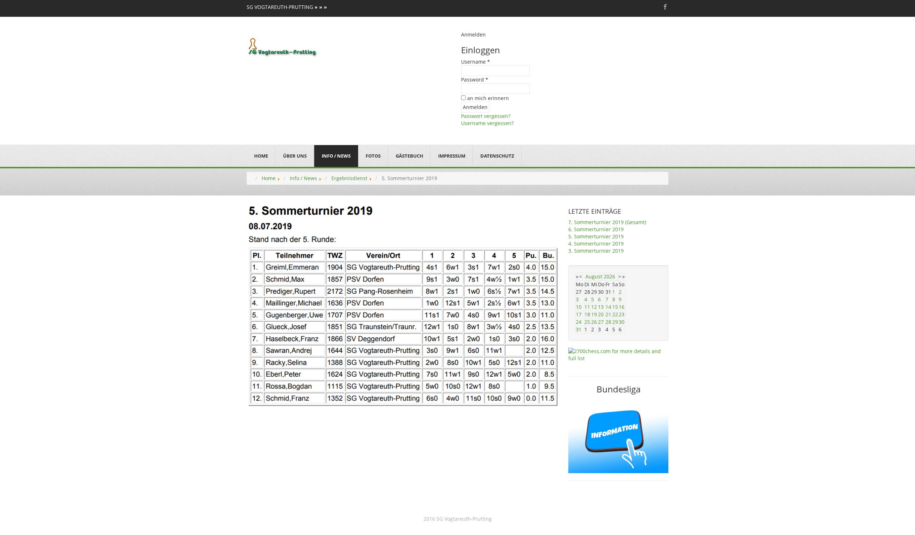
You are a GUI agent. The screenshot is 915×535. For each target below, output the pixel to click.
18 (587, 314)
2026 (609, 276)
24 (579, 321)
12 (594, 306)
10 (579, 306)
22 (615, 314)
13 (601, 306)
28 (608, 321)
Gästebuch (409, 156)
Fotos (373, 156)
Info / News (336, 156)
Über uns (295, 156)
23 (621, 314)
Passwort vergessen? (485, 116)
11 (587, 306)
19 (594, 314)
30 (621, 321)
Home (261, 156)
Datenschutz (497, 156)
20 (601, 314)
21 (608, 314)
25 (587, 321)
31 (579, 329)
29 (615, 321)
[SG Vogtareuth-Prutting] (283, 46)
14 (608, 306)
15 (615, 306)
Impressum (451, 156)
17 (579, 314)
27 (601, 321)
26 (594, 321)
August (593, 276)
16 (621, 306)
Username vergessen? (487, 123)
